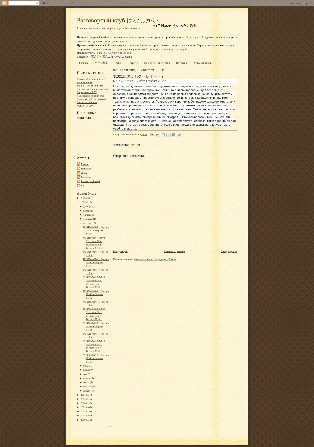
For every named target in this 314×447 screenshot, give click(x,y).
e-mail (100, 53)
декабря (87, 206)
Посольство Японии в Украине (92, 89)
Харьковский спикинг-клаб (90, 95)
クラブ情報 (102, 63)
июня (86, 369)
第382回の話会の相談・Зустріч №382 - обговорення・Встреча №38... (95, 314)
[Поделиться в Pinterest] (179, 135)
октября (87, 214)
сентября (88, 218)
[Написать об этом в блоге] (163, 135)
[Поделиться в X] (168, 135)
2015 (83, 399)
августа (87, 223)
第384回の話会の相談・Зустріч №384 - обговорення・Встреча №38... (95, 242)
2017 (83, 202)
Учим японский (203, 63)
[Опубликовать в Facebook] (174, 135)
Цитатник (182, 63)
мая (85, 373)
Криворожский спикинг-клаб (92, 99)
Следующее (120, 251)
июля (86, 365)
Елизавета (86, 177)
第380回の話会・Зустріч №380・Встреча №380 (96, 358)
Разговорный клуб (90, 181)
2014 (83, 403)
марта (86, 382)
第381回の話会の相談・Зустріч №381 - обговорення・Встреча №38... (95, 346)
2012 (83, 411)
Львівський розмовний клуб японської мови (91, 80)
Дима (84, 172)
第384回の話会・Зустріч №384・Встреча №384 (96, 230)
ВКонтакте (112, 53)
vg (82, 185)
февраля (87, 386)
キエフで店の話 (85, 105)
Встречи (133, 63)
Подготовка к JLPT (87, 92)
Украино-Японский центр (90, 85)
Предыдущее (229, 251)
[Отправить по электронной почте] (158, 135)
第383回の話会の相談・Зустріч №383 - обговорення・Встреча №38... (95, 282)
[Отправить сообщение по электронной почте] (152, 134)
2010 (83, 419)
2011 (83, 415)
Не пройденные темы (157, 63)
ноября (87, 210)
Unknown (86, 168)
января (87, 390)
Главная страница (174, 251)
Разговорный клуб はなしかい (118, 20)
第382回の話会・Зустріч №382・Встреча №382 (96, 294)
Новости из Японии (87, 102)
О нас (118, 63)
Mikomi (85, 164)
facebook (125, 53)
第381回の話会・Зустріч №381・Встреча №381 (96, 326)
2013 (83, 407)
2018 (83, 198)
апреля (87, 378)
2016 (83, 394)
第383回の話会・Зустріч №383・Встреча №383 (96, 262)
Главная (83, 63)
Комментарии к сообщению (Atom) (155, 259)
